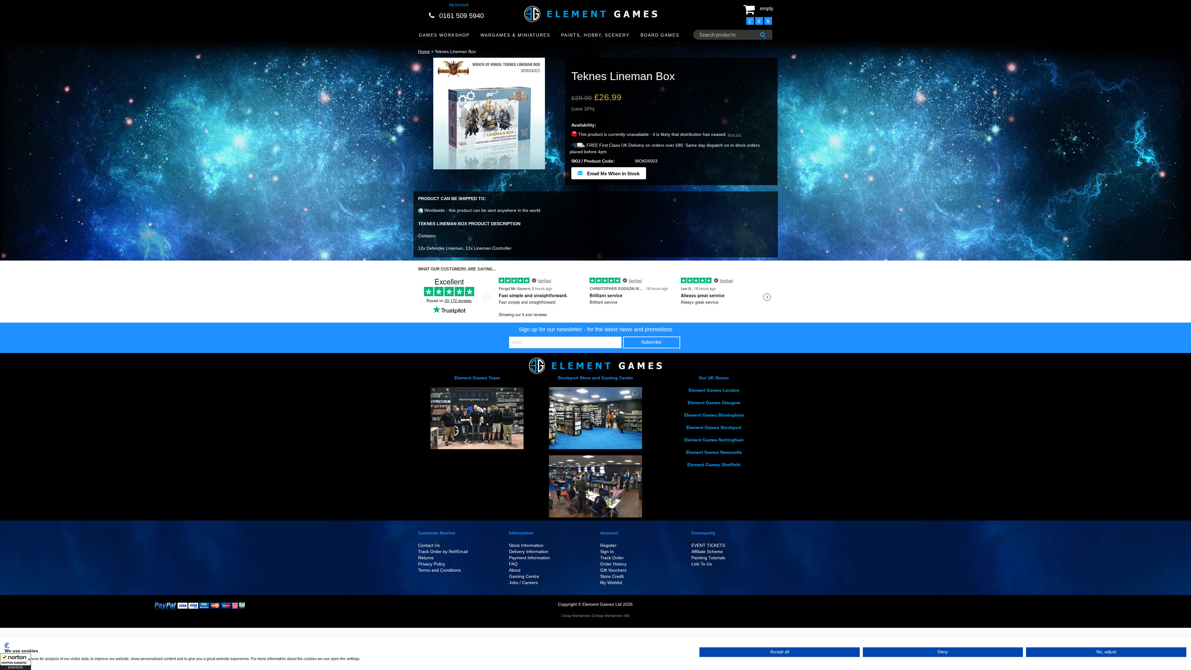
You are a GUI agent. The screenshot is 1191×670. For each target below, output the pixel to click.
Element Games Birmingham (714, 415)
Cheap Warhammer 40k (612, 616)
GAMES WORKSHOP (444, 35)
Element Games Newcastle (714, 452)
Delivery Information (528, 551)
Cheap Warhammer (576, 616)
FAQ (513, 563)
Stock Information (526, 545)
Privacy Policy (431, 563)
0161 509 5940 (461, 16)
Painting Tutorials (708, 557)
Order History (613, 563)
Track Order (612, 557)
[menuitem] (444, 35)
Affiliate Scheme (707, 551)
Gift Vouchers (613, 570)
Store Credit (612, 576)
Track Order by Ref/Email (443, 551)
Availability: (583, 125)
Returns (426, 557)
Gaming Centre (524, 576)
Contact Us (429, 545)
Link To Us (701, 563)
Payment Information (529, 557)
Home (424, 51)
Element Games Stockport (713, 427)
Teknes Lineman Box (455, 51)
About (514, 570)
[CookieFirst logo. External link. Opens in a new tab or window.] (7, 645)
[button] (15, 661)
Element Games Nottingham (714, 439)
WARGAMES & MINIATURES (515, 35)
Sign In (607, 551)
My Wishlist (611, 582)
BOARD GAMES (659, 35)
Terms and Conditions (439, 570)
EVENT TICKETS (708, 545)
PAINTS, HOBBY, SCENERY (595, 35)
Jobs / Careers (523, 582)
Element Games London (714, 390)
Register (608, 545)
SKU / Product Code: (593, 161)
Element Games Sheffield (713, 464)
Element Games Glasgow (714, 402)
